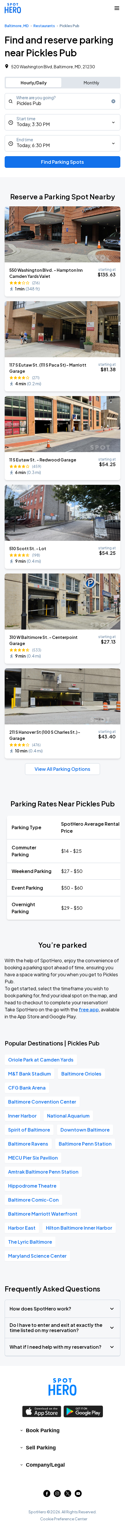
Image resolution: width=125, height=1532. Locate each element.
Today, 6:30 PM (33, 145)
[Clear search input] (113, 101)
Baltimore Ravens (28, 1144)
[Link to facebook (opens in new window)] (46, 1495)
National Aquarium (68, 1116)
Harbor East (21, 1228)
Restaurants (44, 26)
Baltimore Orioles (81, 1074)
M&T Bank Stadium (29, 1074)
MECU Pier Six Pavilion (33, 1158)
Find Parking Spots (62, 162)
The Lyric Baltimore (30, 1242)
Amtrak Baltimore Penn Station (43, 1172)
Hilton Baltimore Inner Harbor (79, 1228)
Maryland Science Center (37, 1256)
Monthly (91, 82)
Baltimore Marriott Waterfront (42, 1214)
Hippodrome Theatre (32, 1186)
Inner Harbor (22, 1116)
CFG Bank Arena (27, 1088)
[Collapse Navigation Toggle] (116, 8)
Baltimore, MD (17, 26)
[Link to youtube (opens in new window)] (78, 1495)
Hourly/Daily (34, 82)
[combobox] (62, 101)
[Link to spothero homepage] (62, 1387)
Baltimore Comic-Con (33, 1200)
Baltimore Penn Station (85, 1144)
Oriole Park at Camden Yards (41, 1060)
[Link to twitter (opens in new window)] (67, 1495)
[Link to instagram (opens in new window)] (57, 1495)
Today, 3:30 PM (33, 124)
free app (89, 1009)
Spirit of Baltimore (29, 1130)
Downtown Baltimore (85, 1130)
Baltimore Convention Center (42, 1102)
